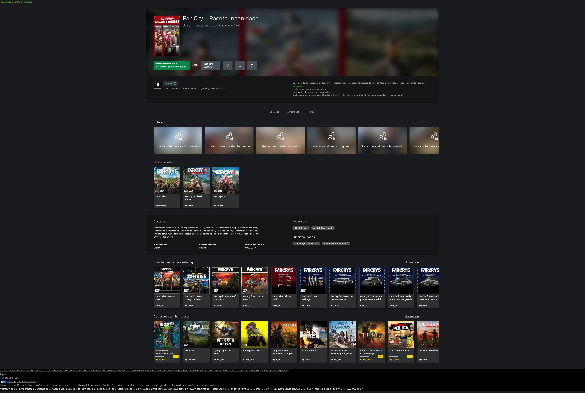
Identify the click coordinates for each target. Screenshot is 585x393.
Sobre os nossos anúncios (206, 385)
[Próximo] (428, 122)
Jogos (3, 374)
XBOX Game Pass (39, 370)
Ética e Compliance (141, 385)
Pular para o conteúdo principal (16, 1)
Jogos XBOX (23, 370)
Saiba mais (298, 85)
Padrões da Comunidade (131, 370)
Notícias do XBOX (79, 370)
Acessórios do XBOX (59, 370)
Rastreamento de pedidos (275, 370)
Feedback (113, 370)
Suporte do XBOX (98, 370)
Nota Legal (158, 385)
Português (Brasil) (9, 377)
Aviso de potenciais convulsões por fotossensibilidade (173, 370)
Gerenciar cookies (121, 385)
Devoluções (255, 370)
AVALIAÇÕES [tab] (293, 111)
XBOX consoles (8, 370)
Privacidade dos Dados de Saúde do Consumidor (25, 385)
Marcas (167, 385)
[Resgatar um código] (252, 65)
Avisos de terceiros (182, 385)
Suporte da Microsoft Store (234, 370)
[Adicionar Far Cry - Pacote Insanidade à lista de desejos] (227, 65)
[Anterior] (422, 122)
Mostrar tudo (412, 262)
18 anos (169, 83)
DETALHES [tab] (274, 111)
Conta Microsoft (210, 370)
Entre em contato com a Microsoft (70, 385)
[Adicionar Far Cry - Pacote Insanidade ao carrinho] (240, 65)
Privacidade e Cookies (99, 385)
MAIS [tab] (311, 111)
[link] (167, 187)
